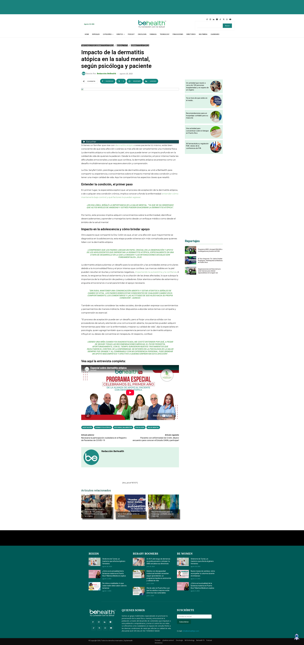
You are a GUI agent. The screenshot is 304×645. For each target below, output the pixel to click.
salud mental (153, 427)
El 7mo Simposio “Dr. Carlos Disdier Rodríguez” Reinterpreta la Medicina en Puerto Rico (210, 260)
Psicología (139, 427)
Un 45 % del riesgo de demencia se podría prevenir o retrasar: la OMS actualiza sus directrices (158, 561)
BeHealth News (90, 505)
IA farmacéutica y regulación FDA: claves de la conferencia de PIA (197, 146)
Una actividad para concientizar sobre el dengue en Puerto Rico (197, 130)
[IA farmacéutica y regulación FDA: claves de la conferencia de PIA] (216, 147)
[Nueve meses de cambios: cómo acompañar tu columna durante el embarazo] (183, 574)
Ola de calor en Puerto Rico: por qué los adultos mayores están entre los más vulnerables (158, 590)
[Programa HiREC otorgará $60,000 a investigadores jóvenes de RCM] (190, 250)
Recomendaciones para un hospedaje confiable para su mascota (162, 514)
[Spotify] (217, 19)
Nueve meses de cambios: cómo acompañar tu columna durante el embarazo (203, 573)
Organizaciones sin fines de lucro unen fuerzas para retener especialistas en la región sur (209, 271)
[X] (223, 19)
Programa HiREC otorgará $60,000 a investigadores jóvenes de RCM (210, 250)
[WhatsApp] (227, 19)
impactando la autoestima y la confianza (156, 272)
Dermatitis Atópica (140, 45)
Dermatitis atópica (103, 427)
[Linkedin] (213, 19)
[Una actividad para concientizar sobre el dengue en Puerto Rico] (216, 132)
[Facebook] (207, 19)
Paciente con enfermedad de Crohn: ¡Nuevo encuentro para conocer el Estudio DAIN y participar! (156, 439)
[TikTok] (220, 19)
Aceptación (87, 427)
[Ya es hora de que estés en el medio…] (130, 506)
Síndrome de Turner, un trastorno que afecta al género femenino (113, 561)
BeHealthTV (122, 45)
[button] (296, 637)
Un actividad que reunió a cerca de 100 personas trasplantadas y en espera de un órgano (96, 513)
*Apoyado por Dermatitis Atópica (97, 45)
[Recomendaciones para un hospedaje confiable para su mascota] (163, 506)
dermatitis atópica (124, 145)
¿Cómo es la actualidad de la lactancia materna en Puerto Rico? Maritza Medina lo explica (114, 573)
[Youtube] (230, 19)
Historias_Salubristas (123, 427)
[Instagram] (210, 19)
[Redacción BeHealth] (84, 73)
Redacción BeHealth (106, 73)
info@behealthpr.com (191, 631)
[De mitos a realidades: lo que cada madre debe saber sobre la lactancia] (94, 586)
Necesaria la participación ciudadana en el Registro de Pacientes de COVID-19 (104, 439)
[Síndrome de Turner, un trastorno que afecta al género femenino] (94, 562)
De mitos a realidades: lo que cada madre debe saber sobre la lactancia (114, 585)
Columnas (122, 509)
